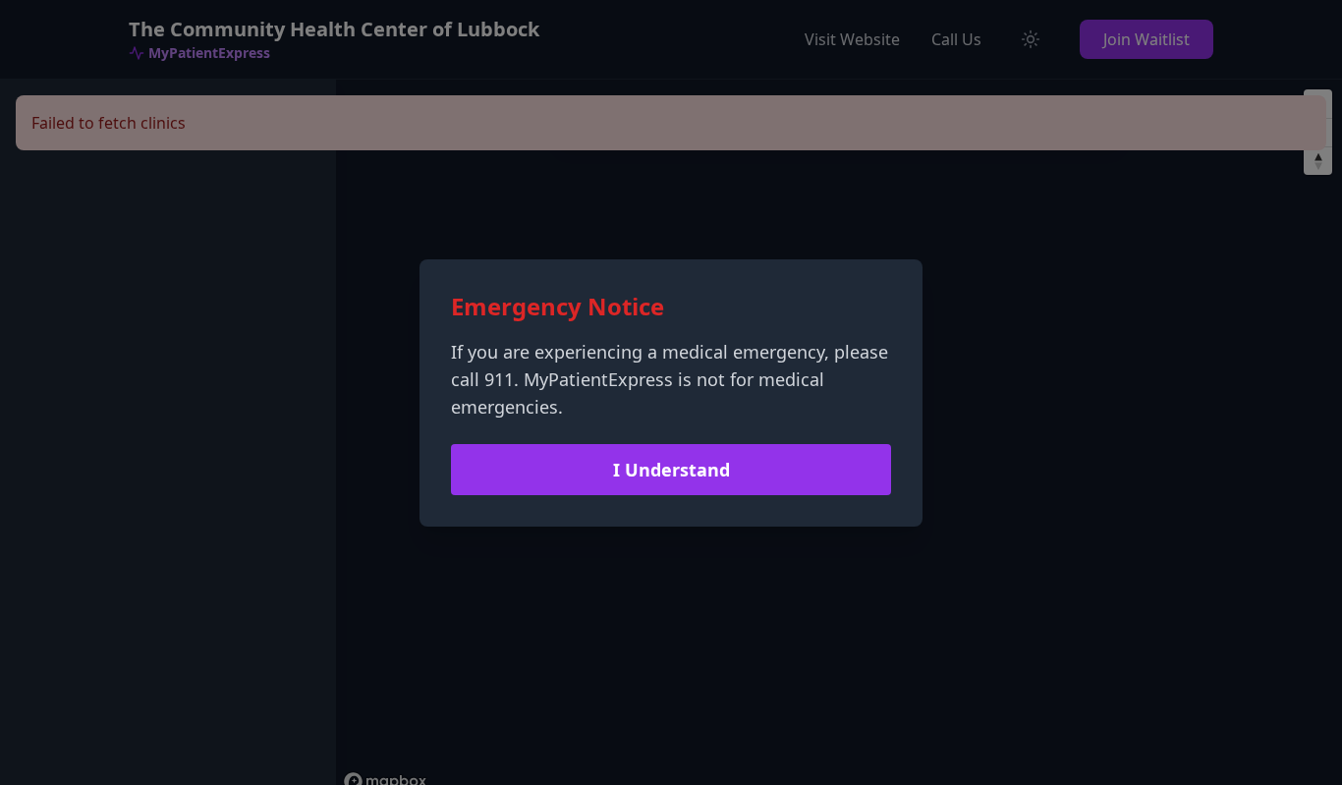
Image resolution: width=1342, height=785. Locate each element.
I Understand (671, 469)
